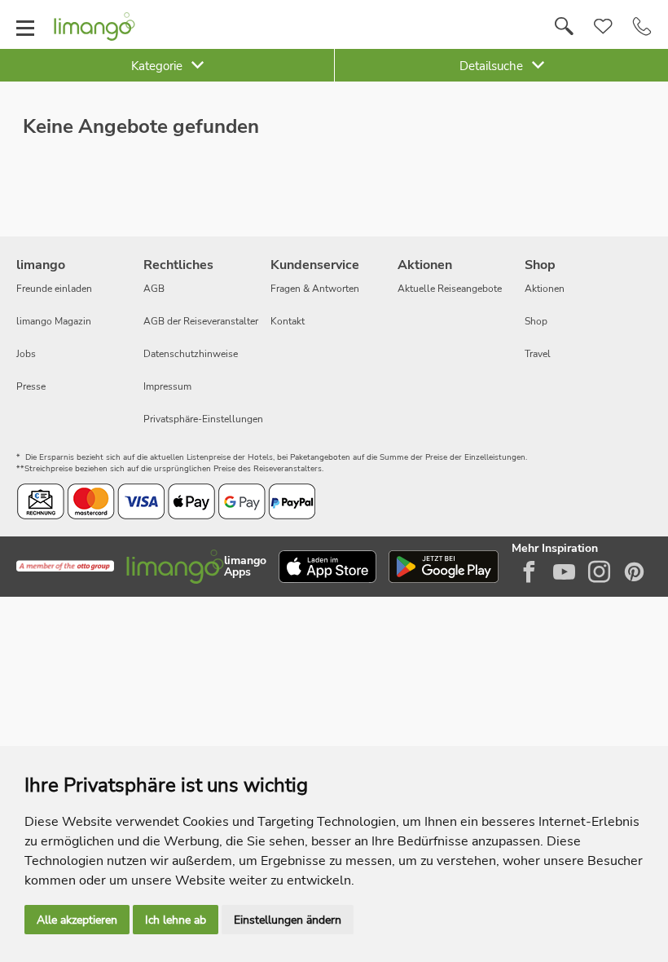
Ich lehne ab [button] (175, 920)
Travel (538, 353)
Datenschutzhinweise (190, 353)
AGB (154, 288)
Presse (31, 386)
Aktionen (545, 288)
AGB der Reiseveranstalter (200, 321)
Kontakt (287, 321)
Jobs (26, 353)
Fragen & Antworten (314, 288)
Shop (536, 321)
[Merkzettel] (603, 27)
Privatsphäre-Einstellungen (203, 419)
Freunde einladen (54, 288)
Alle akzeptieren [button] (77, 920)
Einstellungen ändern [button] (287, 920)
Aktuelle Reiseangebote (450, 288)
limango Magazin (53, 321)
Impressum (167, 386)
